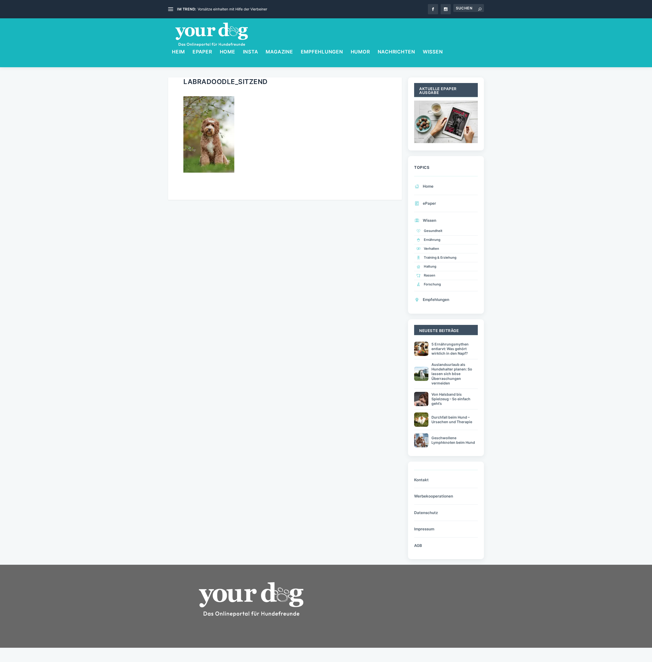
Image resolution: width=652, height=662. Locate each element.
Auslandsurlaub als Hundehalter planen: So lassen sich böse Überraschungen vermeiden (451, 373)
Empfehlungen (322, 52)
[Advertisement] (372, 616)
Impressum (424, 529)
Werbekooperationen (433, 496)
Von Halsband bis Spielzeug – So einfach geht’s (450, 399)
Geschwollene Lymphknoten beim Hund (453, 440)
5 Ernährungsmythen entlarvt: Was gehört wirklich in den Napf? (450, 348)
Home (227, 52)
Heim (178, 52)
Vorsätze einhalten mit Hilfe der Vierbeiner (232, 9)
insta (250, 52)
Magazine (279, 52)
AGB (418, 545)
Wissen (433, 52)
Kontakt (421, 479)
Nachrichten (396, 52)
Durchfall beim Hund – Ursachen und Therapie (451, 419)
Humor (360, 52)
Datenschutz (426, 512)
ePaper (202, 52)
